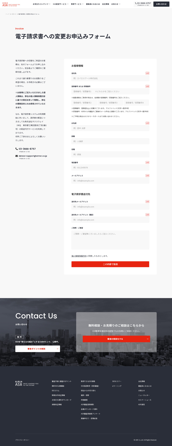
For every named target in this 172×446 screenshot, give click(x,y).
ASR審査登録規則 (87, 404)
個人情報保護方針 (78, 256)
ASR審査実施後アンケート (90, 414)
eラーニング (116, 386)
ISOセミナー (116, 381)
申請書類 (84, 400)
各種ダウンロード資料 (89, 409)
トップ (7, 14)
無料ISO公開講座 (58, 386)
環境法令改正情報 (58, 395)
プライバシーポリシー (22, 440)
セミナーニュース (144, 400)
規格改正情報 (57, 404)
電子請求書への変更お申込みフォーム (28, 14)
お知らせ (13, 14)
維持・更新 (85, 395)
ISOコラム (55, 390)
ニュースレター (144, 395)
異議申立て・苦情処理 (89, 418)
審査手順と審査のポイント (61, 381)
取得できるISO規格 (88, 381)
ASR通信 (141, 404)
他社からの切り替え (88, 390)
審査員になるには (93, 4)
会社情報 (105, 4)
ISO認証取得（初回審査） (90, 386)
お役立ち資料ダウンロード (61, 400)
